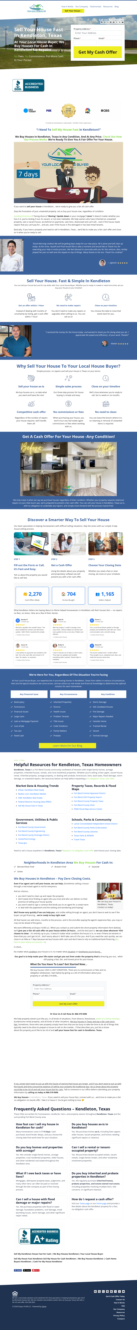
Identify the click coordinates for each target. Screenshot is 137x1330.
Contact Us (120, 1299)
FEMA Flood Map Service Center (88, 809)
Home (16, 760)
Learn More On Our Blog (67, 745)
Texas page (85, 1203)
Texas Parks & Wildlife (84, 835)
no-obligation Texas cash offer (100, 778)
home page (101, 1203)
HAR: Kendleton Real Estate (30, 798)
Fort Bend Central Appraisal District (90, 793)
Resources (108, 6)
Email (102, 38)
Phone (77, 38)
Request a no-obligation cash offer (78, 850)
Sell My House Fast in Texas (30, 805)
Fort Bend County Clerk (84, 805)
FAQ (123, 1306)
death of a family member (107, 1018)
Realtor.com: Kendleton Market (32, 794)
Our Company (81, 6)
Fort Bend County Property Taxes (88, 801)
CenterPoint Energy (26, 839)
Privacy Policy (119, 1315)
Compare (121, 1319)
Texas (23, 760)
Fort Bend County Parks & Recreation (90, 827)
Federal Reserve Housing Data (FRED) (34, 801)
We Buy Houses (85, 862)
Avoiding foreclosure (23, 216)
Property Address (82, 29)
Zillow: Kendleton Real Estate (31, 790)
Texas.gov (22, 843)
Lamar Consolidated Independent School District (96, 823)
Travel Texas (79, 839)
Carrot (44, 1306)
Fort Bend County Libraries (86, 831)
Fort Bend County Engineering (31, 831)
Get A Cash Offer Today (115, 1296)
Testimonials (95, 6)
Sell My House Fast (65, 130)
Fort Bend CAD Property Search (88, 797)
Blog (117, 6)
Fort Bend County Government (31, 827)
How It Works (67, 6)
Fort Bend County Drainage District (33, 835)
